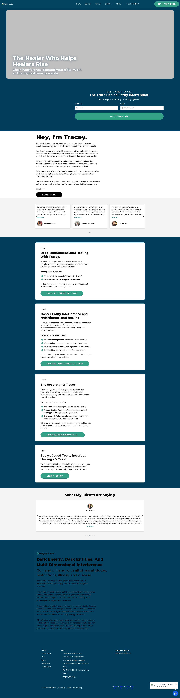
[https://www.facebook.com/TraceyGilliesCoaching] (115, 687)
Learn (44, 660)
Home (44, 650)
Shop (62, 650)
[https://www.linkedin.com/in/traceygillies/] (126, 687)
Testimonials (46, 667)
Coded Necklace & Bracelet (72, 653)
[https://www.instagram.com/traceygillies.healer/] (121, 687)
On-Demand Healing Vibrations (74, 660)
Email (122, 104)
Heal (43, 657)
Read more (40, 217)
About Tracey (46, 653)
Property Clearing (69, 677)
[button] (111, 4)
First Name (79, 104)
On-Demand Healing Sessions (73, 657)
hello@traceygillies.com (123, 653)
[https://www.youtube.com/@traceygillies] (132, 687)
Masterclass (46, 663)
